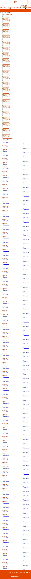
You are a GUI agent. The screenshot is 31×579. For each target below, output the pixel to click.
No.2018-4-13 (7, 83)
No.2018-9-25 (7, 67)
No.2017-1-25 (7, 134)
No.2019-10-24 (7, 36)
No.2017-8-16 (7, 108)
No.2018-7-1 (7, 77)
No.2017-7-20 (7, 114)
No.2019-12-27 (7, 30)
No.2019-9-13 (7, 41)
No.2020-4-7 (7, 23)
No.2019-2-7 (7, 58)
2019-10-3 (6, 38)
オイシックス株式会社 (18, 574)
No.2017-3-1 (7, 128)
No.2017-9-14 (7, 106)
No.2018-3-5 (7, 88)
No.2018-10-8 (7, 66)
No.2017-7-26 (7, 113)
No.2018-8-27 (7, 71)
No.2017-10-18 (7, 101)
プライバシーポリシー (23, 572)
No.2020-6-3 (7, 18)
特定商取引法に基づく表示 (13, 572)
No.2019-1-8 (7, 59)
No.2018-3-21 (7, 84)
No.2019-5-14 (7, 50)
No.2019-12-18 (7, 31)
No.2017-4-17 (7, 124)
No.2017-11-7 (7, 100)
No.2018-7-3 (7, 76)
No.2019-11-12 (7, 35)
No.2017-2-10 (7, 131)
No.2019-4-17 (7, 53)
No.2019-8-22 (7, 43)
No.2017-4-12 (7, 125)
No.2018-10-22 (7, 65)
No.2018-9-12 (7, 70)
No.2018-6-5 (7, 79)
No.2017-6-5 (7, 118)
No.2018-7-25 (7, 73)
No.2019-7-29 (7, 44)
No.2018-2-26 (7, 89)
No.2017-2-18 (7, 130)
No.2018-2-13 (7, 90)
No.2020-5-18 (7, 19)
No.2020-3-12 (7, 24)
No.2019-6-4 (7, 48)
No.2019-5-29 (7, 49)
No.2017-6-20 (7, 117)
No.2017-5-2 (7, 122)
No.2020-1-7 (7, 29)
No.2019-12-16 (7, 32)
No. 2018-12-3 (7, 61)
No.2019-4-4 (7, 54)
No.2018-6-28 (7, 78)
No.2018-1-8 (7, 93)
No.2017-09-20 (7, 105)
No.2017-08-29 (7, 107)
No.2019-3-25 (7, 55)
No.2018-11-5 (7, 64)
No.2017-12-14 (7, 95)
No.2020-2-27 (7, 25)
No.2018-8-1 (7, 72)
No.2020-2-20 (7, 26)
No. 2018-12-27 (7, 60)
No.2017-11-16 (7, 99)
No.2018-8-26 (7, 42)
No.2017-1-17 (7, 135)
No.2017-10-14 (7, 102)
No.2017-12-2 (7, 96)
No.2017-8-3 (7, 111)
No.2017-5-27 (7, 119)
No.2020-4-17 (7, 20)
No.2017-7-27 (7, 112)
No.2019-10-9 (7, 37)
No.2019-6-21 (7, 47)
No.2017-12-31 (7, 94)
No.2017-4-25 (7, 123)
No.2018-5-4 (7, 82)
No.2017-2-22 (7, 129)
